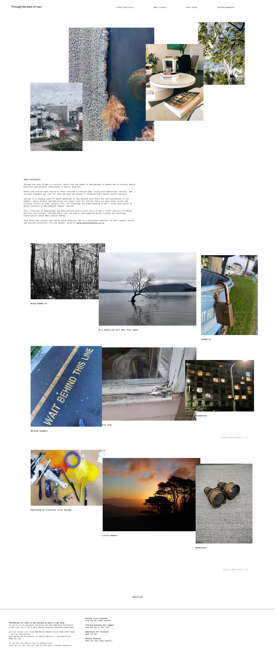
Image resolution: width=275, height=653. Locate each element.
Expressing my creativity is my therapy (51, 510)
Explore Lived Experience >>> (239, 312)
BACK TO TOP (138, 597)
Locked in (206, 339)
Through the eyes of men (26, 6)
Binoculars (201, 548)
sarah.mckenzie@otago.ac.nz (90, 223)
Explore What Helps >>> (235, 570)
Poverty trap (105, 425)
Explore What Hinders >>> (234, 437)
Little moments (110, 536)
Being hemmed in (39, 304)
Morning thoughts (39, 431)
